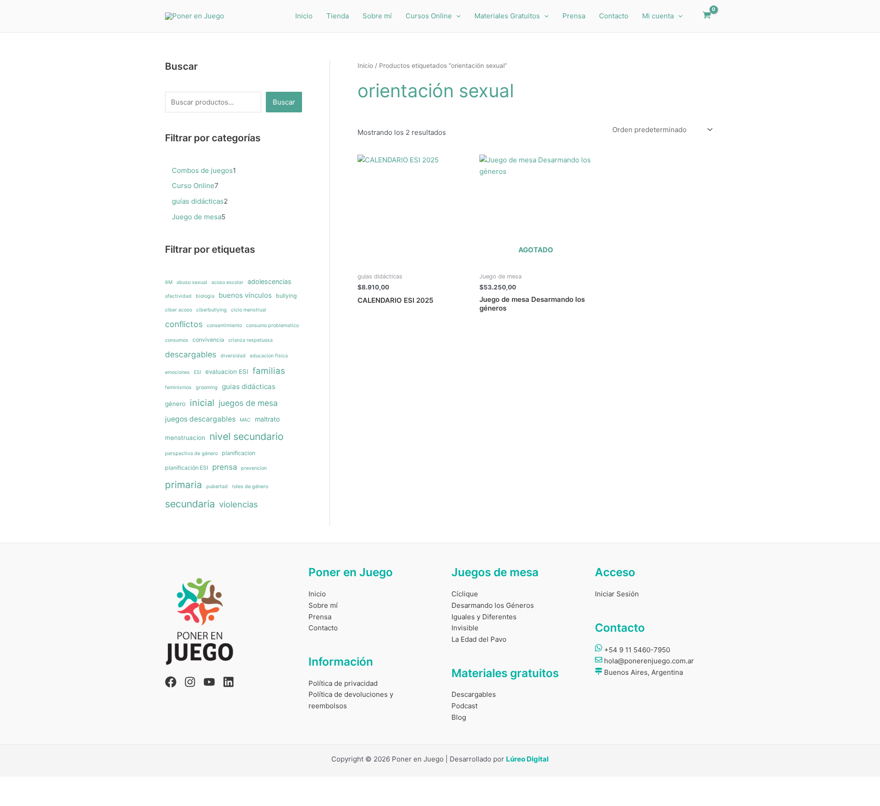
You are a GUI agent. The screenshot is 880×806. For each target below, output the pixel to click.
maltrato (267, 419)
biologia (205, 296)
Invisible (464, 627)
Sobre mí (377, 15)
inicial (202, 402)
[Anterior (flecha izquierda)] (14, 799)
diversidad (233, 356)
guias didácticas (248, 386)
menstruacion (185, 437)
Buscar (284, 102)
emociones (177, 372)
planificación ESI (186, 467)
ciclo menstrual (248, 310)
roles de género (250, 486)
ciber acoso (178, 310)
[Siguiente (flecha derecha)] (43, 799)
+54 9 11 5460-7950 (636, 649)
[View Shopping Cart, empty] (706, 16)
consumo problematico (272, 325)
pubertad (217, 486)
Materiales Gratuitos (507, 15)
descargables (190, 354)
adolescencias (270, 281)
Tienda (337, 15)
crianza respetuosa (250, 340)
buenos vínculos (245, 295)
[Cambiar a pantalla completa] (43, 784)
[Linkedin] (228, 682)
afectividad (178, 296)
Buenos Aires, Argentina (642, 672)
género (175, 403)
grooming (207, 387)
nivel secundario (246, 436)
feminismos (178, 387)
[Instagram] (190, 682)
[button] (456, 16)
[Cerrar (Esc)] (102, 784)
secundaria (190, 504)
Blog (458, 717)
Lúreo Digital (527, 759)
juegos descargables (200, 419)
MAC (245, 420)
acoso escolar (227, 282)
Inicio (304, 15)
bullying (286, 295)
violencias (238, 504)
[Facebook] (170, 682)
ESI (197, 372)
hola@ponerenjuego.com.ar (648, 660)
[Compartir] (72, 784)
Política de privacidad (343, 683)
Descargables (473, 694)
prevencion (254, 468)
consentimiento (224, 325)
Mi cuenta (658, 15)
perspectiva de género (191, 453)
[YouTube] (209, 682)
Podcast (464, 705)
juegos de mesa (248, 403)
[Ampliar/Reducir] (14, 784)
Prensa (573, 15)
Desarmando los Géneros (492, 605)
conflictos (184, 324)
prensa (224, 467)
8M (168, 282)
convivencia (208, 339)
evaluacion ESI (226, 371)
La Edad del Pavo (478, 639)
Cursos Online (429, 15)
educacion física (269, 356)
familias (269, 371)
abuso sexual (191, 282)
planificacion (238, 453)
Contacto (613, 15)
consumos (176, 340)
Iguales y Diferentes (484, 616)
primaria (183, 484)
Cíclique (464, 593)
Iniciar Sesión (617, 593)
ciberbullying (211, 310)
